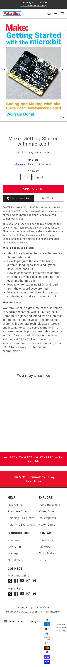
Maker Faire (46, 511)
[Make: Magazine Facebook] (16, 581)
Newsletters (15, 560)
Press (42, 560)
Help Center (15, 504)
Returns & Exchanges (21, 524)
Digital (39, 177)
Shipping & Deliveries (21, 518)
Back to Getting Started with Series (35, 459)
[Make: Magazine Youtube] (22, 581)
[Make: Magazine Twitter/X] (10, 581)
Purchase (14, 540)
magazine (49, 504)
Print (26, 177)
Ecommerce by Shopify (61, 629)
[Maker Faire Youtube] (22, 594)
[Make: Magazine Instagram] (28, 581)
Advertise (45, 547)
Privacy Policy (25, 607)
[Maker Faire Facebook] (16, 594)
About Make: (47, 553)
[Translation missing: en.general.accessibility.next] (62, 70)
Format (33, 171)
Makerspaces (47, 518)
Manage (13, 553)
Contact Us (46, 540)
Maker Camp (47, 524)
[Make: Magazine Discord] (35, 581)
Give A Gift (14, 547)
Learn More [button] (33, 481)
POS (59, 624)
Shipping (20, 164)
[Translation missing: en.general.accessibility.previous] (5, 70)
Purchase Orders (18, 511)
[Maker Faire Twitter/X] (10, 594)
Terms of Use (42, 607)
